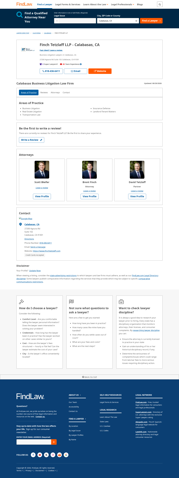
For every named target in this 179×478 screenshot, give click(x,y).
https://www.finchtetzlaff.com (46, 251)
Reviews (44, 92)
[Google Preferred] (66, 454)
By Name (72, 439)
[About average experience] (81, 64)
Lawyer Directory (22, 33)
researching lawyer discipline (146, 330)
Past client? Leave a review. (51, 50)
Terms (19, 470)
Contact (66, 92)
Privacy (29, 470)
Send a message (37, 247)
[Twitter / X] (46, 454)
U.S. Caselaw (105, 426)
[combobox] (75, 20)
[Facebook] (33, 454)
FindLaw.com (141, 402)
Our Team (73, 402)
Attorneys (55, 92)
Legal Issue (59, 15)
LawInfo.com (141, 432)
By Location (73, 426)
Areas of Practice (29, 92)
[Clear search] (136, 20)
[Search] (160, 4)
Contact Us (73, 411)
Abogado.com (141, 422)
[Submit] (54, 442)
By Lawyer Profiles (76, 435)
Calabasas (47, 33)
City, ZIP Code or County (108, 15)
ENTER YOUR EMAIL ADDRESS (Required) (33, 437)
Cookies (51, 470)
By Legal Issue (74, 430)
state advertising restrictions (63, 275)
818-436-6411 (46, 243)
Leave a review (42, 187)
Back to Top (91, 377)
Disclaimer (40, 470)
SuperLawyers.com (143, 412)
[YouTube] (39, 454)
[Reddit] (59, 454)
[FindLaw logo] (25, 4)
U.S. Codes (104, 430)
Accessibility (74, 407)
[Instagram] (53, 454)
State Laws (104, 421)
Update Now (35, 270)
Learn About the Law (108, 417)
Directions (29, 239)
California (37, 33)
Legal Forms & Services (109, 402)
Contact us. (40, 416)
